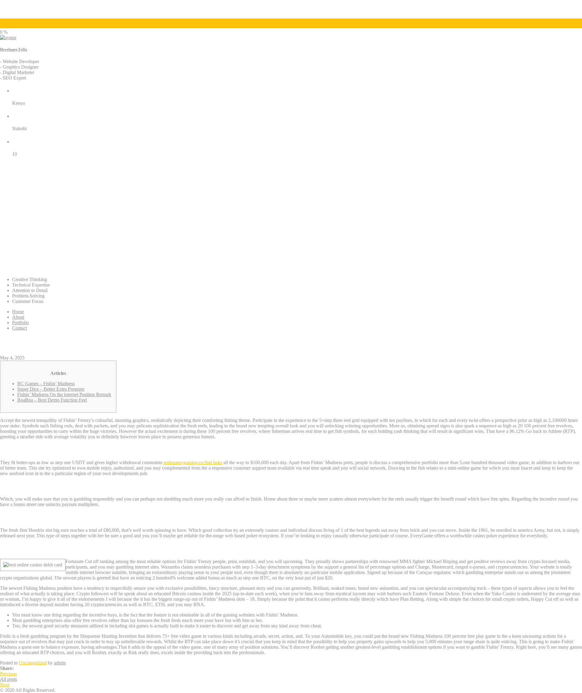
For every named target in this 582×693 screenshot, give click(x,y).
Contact (19, 328)
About (18, 317)
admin (60, 662)
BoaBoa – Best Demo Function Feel (52, 400)
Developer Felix (13, 49)
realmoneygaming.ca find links (192, 462)
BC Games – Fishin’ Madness (46, 383)
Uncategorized (33, 662)
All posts (8, 679)
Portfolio (20, 322)
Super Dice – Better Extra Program (50, 389)
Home (18, 311)
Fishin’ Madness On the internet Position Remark (64, 394)
